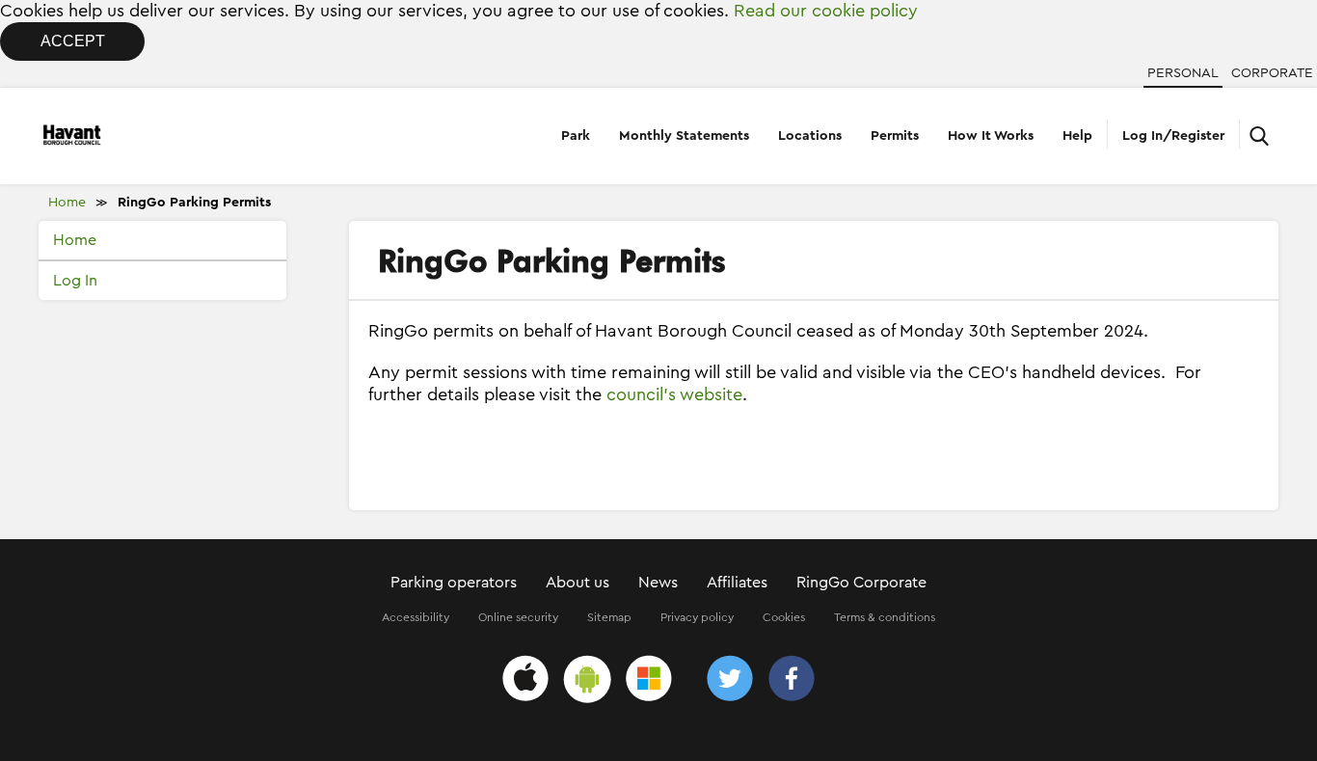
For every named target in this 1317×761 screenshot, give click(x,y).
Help (1077, 136)
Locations (810, 136)
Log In (75, 280)
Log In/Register (1173, 136)
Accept (72, 41)
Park (575, 136)
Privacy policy (697, 617)
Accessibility (415, 617)
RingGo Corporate (861, 582)
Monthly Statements (684, 136)
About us (577, 582)
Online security (518, 617)
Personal (1183, 73)
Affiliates (737, 582)
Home (67, 202)
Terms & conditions (884, 617)
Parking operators (453, 582)
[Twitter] (730, 681)
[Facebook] (791, 681)
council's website (674, 394)
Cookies (784, 617)
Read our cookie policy (826, 10)
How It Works (991, 136)
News (658, 582)
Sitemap (609, 617)
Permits (895, 136)
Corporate (1272, 73)
